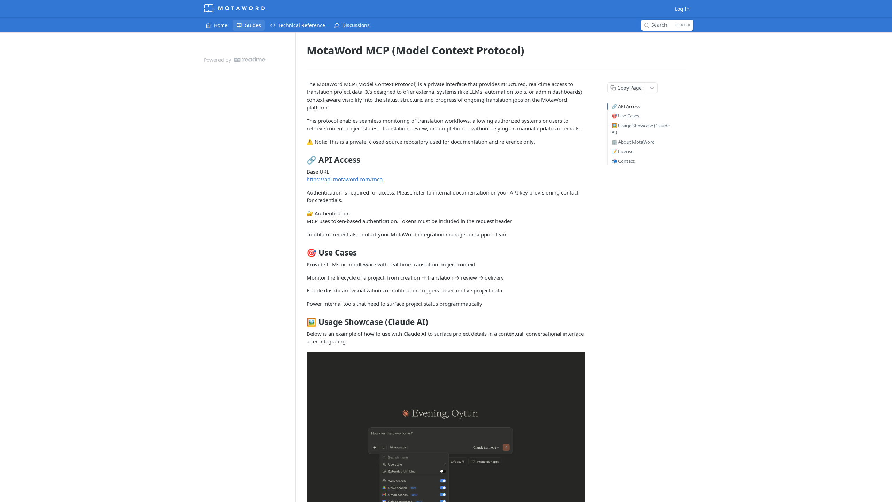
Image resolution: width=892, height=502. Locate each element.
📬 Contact (623, 161)
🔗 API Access (626, 106)
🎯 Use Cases (625, 116)
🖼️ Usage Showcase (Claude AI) (641, 129)
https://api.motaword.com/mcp (345, 179)
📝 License (622, 151)
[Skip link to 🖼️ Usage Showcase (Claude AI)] (302, 322)
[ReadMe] (250, 59)
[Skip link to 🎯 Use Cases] (302, 252)
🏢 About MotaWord (633, 142)
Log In (682, 9)
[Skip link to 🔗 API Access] (302, 160)
